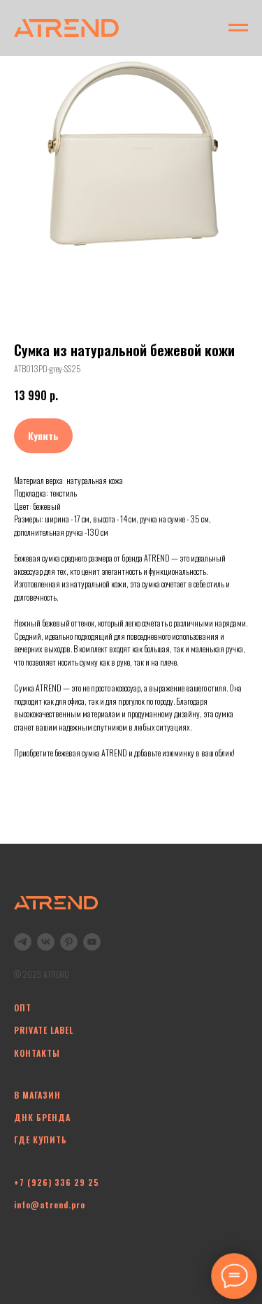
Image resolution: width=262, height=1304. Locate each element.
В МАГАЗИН (37, 1095)
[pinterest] (69, 942)
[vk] (45, 942)
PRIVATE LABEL (43, 1030)
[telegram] (22, 942)
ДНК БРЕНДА (42, 1117)
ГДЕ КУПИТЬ (40, 1139)
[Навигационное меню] (238, 28)
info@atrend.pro (49, 1204)
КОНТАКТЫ (37, 1053)
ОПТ (22, 1007)
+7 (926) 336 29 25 (56, 1182)
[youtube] (92, 942)
